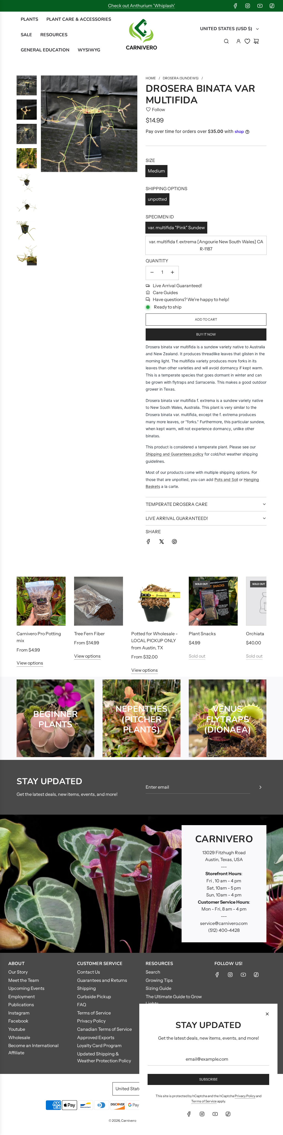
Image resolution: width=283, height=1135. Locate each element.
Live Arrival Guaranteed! (177, 285)
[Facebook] (235, 6)
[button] (27, 625)
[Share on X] (161, 542)
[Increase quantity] (172, 273)
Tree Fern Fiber (89, 633)
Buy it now (206, 334)
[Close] (267, 1014)
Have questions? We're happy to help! (191, 299)
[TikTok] (272, 6)
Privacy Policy (245, 1096)
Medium (156, 171)
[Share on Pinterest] (174, 542)
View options (30, 663)
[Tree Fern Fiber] (98, 601)
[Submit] (260, 787)
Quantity (157, 260)
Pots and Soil (226, 479)
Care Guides (165, 292)
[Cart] (256, 41)
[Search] (226, 41)
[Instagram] (248, 6)
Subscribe (208, 1079)
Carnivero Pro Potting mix (39, 637)
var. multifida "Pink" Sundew (176, 227)
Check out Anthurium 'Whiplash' (141, 5)
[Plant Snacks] (213, 601)
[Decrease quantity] (152, 273)
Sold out (197, 656)
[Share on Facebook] (148, 542)
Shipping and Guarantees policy (174, 454)
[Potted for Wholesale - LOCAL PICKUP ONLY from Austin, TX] (155, 601)
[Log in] (238, 41)
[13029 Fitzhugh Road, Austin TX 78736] (141, 884)
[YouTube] (260, 6)
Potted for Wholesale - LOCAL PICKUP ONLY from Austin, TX (154, 640)
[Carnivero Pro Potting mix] (41, 601)
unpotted (157, 199)
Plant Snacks (202, 633)
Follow (158, 109)
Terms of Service (204, 1101)
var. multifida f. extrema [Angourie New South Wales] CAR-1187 (206, 245)
